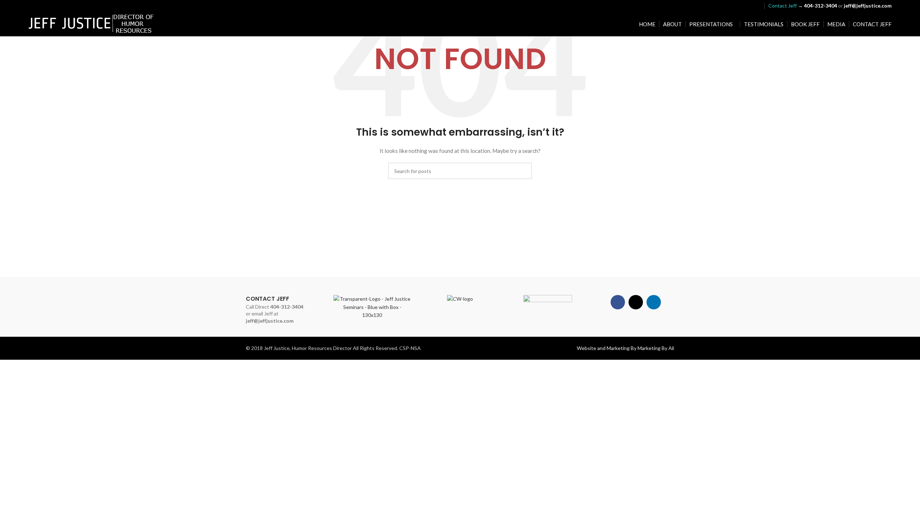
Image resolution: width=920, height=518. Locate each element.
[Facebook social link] (737, 5)
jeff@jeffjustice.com (270, 321)
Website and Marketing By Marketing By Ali (625, 348)
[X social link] (746, 5)
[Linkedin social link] (756, 5)
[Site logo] (91, 24)
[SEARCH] (523, 171)
